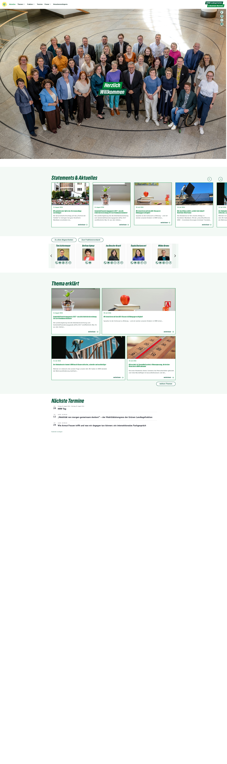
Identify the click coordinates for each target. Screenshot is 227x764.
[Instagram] (222, 20)
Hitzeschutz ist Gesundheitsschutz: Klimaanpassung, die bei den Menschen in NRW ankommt (149, 365)
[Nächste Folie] (220, 179)
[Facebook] (222, 12)
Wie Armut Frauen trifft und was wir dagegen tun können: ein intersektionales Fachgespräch (102, 425)
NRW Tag (62, 408)
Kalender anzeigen (56, 431)
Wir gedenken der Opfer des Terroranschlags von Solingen (67, 212)
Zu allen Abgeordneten (64, 240)
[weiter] (175, 256)
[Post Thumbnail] (76, 299)
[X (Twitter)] (115, 262)
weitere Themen (166, 384)
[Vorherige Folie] (209, 179)
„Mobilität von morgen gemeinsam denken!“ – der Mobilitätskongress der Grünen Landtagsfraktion (105, 417)
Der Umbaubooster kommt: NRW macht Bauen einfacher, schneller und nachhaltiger (79, 365)
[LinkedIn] (222, 16)
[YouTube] (222, 24)
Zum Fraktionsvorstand (91, 240)
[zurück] (52, 256)
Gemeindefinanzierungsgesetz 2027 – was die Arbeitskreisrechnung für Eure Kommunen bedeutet (111, 212)
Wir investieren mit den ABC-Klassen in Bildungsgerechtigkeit (148, 212)
